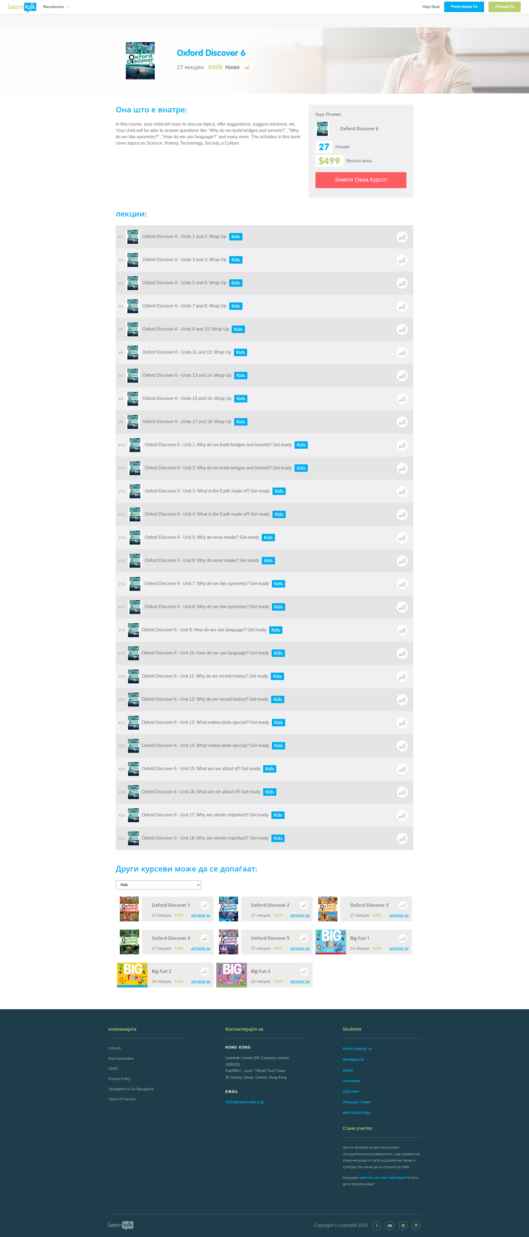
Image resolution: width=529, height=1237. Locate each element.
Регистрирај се (357, 1048)
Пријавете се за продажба (131, 1088)
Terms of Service (122, 1099)
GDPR (113, 1068)
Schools (114, 1048)
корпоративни (121, 1058)
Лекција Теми (356, 1102)
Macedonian (53, 7)
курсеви (351, 1091)
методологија (357, 1112)
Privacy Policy (119, 1078)
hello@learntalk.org (244, 1102)
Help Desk (431, 7)
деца (348, 1070)
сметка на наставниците (384, 1177)
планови (351, 1080)
